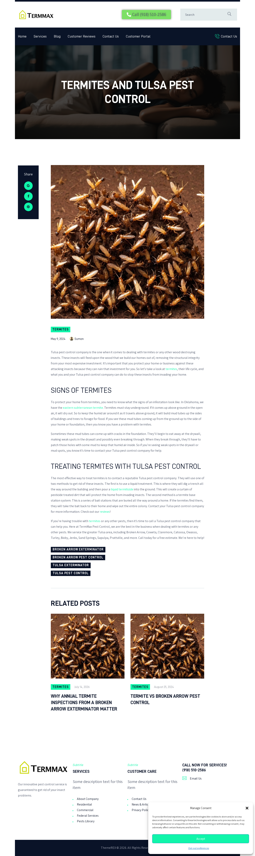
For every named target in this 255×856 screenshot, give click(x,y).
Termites (60, 329)
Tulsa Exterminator (71, 565)
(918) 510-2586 (194, 770)
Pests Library (85, 821)
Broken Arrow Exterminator (78, 549)
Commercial (85, 810)
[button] (247, 808)
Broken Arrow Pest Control (78, 557)
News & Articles (142, 804)
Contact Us (139, 799)
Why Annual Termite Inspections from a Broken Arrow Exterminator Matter (84, 702)
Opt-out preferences (198, 848)
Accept (200, 839)
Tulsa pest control (71, 573)
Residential (84, 804)
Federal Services (88, 815)
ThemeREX (108, 848)
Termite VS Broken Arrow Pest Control (165, 699)
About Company (88, 799)
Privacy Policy (141, 810)
